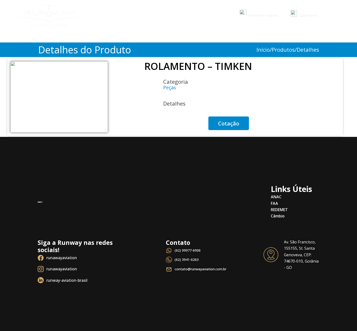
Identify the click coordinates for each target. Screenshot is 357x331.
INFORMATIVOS (288, 32)
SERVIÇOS (229, 32)
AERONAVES (256, 32)
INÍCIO (189, 32)
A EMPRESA (319, 32)
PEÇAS (207, 32)
